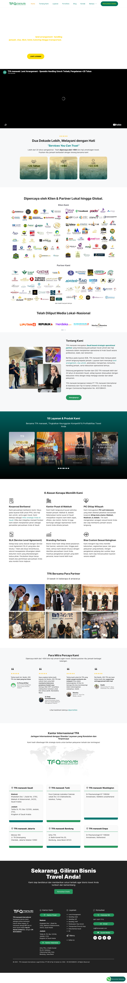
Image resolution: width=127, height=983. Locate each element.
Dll (69, 931)
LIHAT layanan (35, 56)
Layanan (55, 4)
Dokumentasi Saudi (75, 929)
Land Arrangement (75, 914)
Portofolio (65, 4)
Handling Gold (73, 917)
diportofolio (72, 710)
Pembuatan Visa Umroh (76, 924)
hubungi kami (17, 56)
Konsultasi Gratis (109, 4)
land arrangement (44, 37)
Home (33, 4)
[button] (62, 329)
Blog (74, 4)
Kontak (82, 4)
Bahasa (91, 4)
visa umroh (81, 363)
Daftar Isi (71, 940)
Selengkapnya (74, 397)
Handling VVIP (73, 921)
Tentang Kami (44, 4)
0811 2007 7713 (98, 919)
